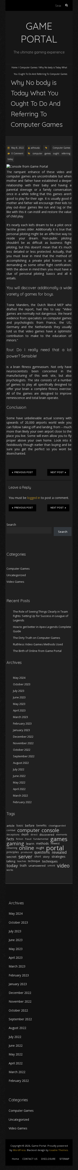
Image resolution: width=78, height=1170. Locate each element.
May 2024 (19, 678)
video (63, 865)
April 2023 (19, 710)
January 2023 (21, 730)
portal (55, 848)
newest (55, 843)
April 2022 (19, 789)
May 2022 (19, 782)
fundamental (40, 838)
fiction (19, 838)
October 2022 (21, 750)
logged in (33, 498)
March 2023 (20, 717)
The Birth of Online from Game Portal (37, 651)
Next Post (57, 472)
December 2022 (23, 737)
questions (42, 852)
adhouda (35, 147)
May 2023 (19, 704)
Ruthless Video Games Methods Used (38, 644)
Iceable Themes (58, 1150)
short (37, 856)
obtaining (11, 847)
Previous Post (23, 472)
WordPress (19, 1150)
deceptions (12, 834)
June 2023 (19, 697)
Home (14, 67)
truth (23, 865)
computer (37, 153)
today (10, 159)
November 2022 (23, 743)
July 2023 (18, 691)
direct (34, 834)
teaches (21, 861)
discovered (46, 835)
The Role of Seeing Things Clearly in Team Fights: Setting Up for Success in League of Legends (40, 616)
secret (11, 856)
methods (42, 843)
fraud (28, 838)
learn (30, 843)
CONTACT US (29, 1158)
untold (51, 865)
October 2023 (21, 684)
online (26, 848)
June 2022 (19, 776)
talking (10, 861)
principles (12, 852)
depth (25, 834)
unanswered (37, 866)
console (50, 830)
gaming (15, 843)
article (10, 826)
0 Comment (17, 153)
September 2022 (23, 756)
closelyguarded (57, 825)
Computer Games (28, 67)
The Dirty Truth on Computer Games (36, 638)
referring (66, 153)
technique (34, 861)
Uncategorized (16, 575)
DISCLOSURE (48, 1158)
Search (11, 524)
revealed (59, 852)
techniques (50, 861)
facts (10, 839)
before (29, 825)
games (48, 153)
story (46, 857)
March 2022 (20, 795)
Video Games (15, 582)
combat (10, 830)
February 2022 (22, 802)
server (25, 856)
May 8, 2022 (17, 147)
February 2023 (22, 723)
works (9, 869)
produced (26, 852)
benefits (41, 825)
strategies (58, 856)
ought (56, 153)
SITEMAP (64, 1158)
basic (19, 825)
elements (61, 834)
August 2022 (21, 763)
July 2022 (18, 769)
